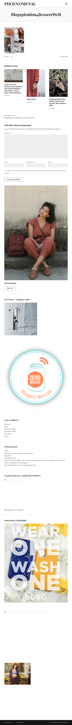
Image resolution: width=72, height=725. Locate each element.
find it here (10, 288)
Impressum (31, 99)
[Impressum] (36, 95)
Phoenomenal (20, 3)
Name (6, 162)
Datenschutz (8, 722)
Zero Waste (8, 434)
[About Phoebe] (36, 279)
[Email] (67, 56)
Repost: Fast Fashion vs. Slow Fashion (16, 463)
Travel (6, 436)
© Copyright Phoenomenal (58, 722)
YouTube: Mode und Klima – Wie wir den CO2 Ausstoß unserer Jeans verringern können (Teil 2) (34, 460)
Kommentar (8, 133)
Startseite (7, 424)
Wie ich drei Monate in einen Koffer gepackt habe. (20, 465)
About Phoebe (10, 283)
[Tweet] (62, 56)
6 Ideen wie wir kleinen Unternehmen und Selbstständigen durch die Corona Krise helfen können (13, 88)
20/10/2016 (7, 95)
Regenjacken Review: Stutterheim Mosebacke (18, 453)
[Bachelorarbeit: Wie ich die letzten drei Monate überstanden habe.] (58, 95)
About (6, 427)
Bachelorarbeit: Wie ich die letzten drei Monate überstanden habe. (57, 102)
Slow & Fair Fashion (10, 429)
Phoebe (7, 56)
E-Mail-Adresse (30, 162)
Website (50, 162)
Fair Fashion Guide (10, 431)
